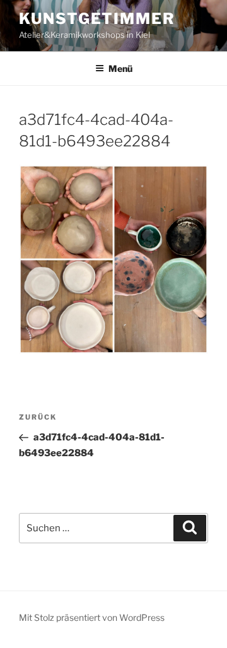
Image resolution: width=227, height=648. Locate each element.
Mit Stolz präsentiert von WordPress (92, 617)
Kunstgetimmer (97, 18)
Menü (120, 68)
